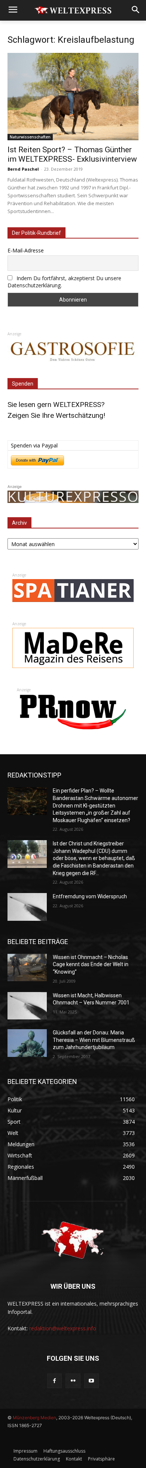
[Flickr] (73, 1380)
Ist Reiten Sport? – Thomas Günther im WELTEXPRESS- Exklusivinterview (72, 154)
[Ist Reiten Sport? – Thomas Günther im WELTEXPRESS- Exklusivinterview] (73, 96)
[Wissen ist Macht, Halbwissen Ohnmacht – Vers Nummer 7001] (27, 1006)
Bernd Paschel (23, 169)
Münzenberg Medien (34, 1417)
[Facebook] (54, 1380)
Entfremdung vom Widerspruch (90, 896)
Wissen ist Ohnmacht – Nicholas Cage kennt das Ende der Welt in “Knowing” (90, 964)
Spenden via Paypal (34, 445)
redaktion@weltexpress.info (62, 1328)
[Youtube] (91, 1380)
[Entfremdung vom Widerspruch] (27, 907)
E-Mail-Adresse (25, 250)
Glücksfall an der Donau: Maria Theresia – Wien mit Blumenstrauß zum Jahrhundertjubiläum (94, 1040)
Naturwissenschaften (30, 137)
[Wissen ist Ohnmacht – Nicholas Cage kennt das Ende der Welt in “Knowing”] (27, 968)
